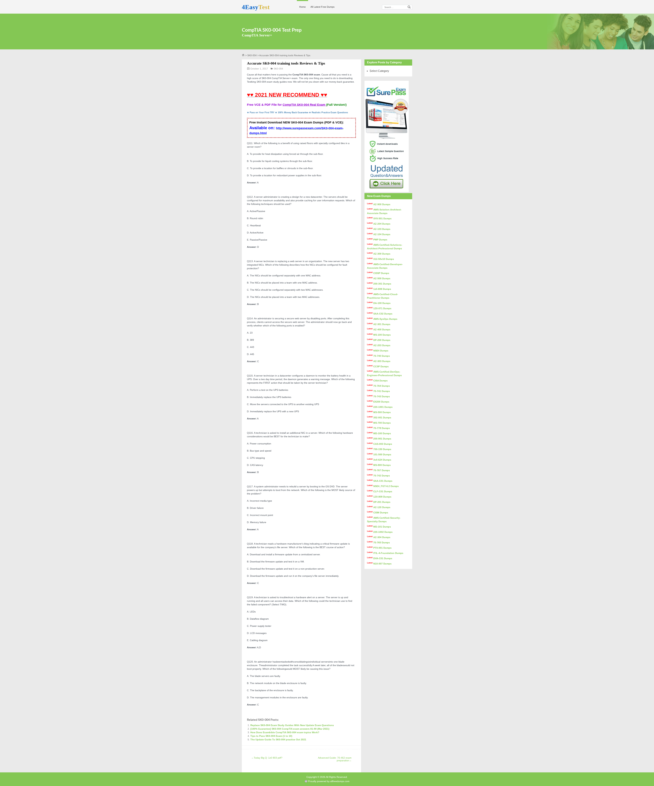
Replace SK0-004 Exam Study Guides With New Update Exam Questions (292, 725)
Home (302, 6)
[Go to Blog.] (243, 55)
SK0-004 (252, 55)
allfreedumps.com (339, 781)
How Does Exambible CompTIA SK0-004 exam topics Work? (284, 732)
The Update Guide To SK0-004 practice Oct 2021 (278, 739)
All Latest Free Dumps (322, 6)
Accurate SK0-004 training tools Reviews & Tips (286, 63)
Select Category (379, 70)
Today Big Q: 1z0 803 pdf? (266, 757)
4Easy (256, 7)
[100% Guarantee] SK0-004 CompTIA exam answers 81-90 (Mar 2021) (289, 728)
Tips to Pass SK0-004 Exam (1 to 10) (271, 736)
